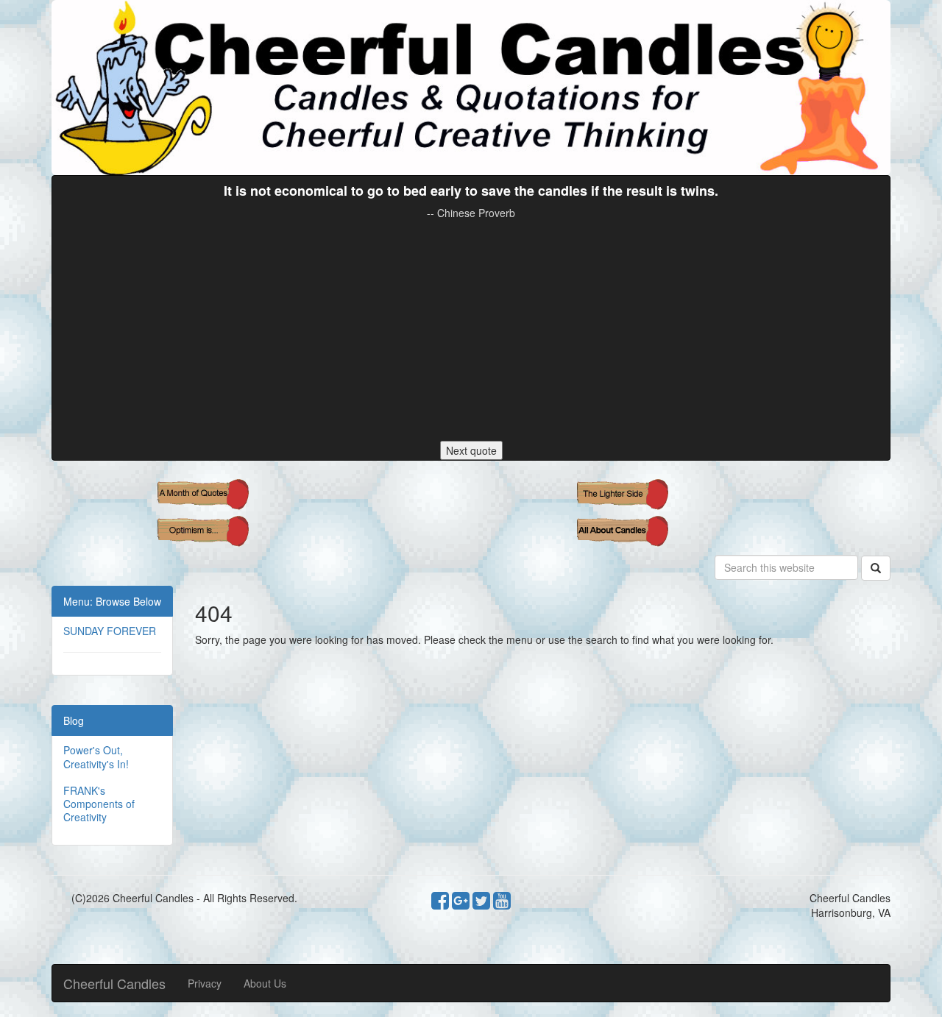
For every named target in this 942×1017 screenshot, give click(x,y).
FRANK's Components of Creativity (99, 803)
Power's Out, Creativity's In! (96, 756)
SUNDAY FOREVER (109, 630)
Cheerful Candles (114, 983)
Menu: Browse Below (112, 601)
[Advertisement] (471, 330)
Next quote (471, 450)
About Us (265, 983)
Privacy (205, 983)
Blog (73, 720)
